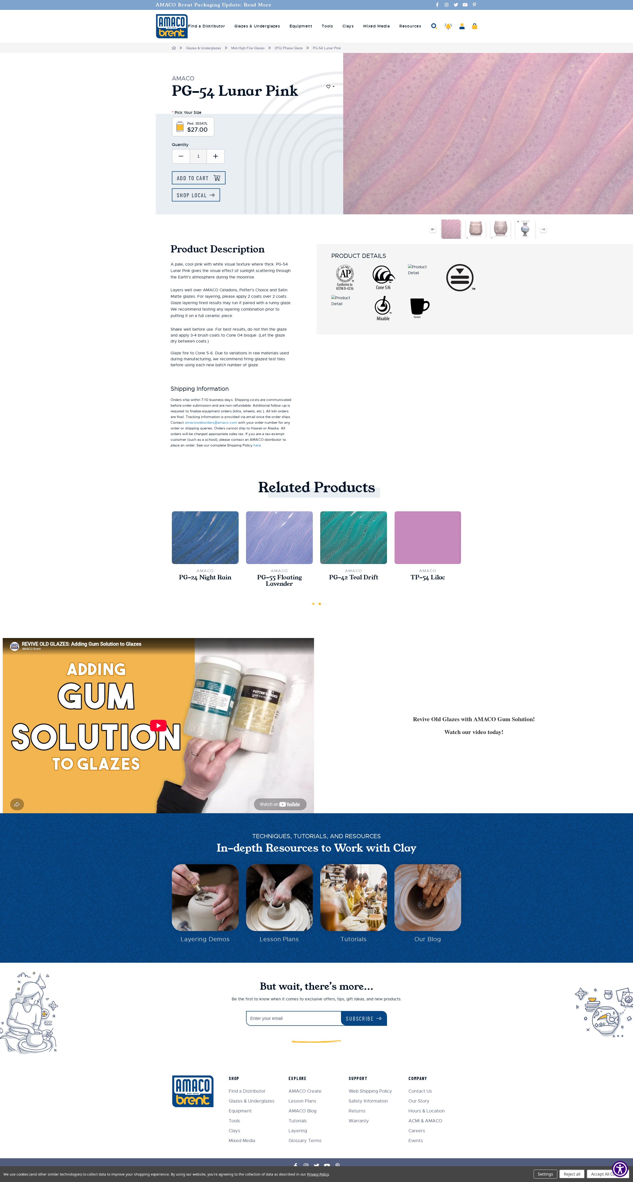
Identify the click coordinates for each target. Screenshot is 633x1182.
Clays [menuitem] (348, 26)
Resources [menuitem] (410, 26)
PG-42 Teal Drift (353, 577)
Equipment (240, 1111)
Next (543, 229)
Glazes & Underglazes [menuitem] (257, 26)
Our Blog (427, 939)
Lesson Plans (279, 939)
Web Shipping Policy (370, 1091)
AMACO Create (305, 1091)
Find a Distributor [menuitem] (206, 26)
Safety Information (368, 1101)
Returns (357, 1111)
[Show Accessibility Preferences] (620, 1169)
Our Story (419, 1101)
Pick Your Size (187, 112)
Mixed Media (242, 1140)
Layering (298, 1130)
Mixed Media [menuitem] (376, 26)
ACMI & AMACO (425, 1121)
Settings (545, 1174)
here (257, 445)
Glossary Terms (305, 1140)
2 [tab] (319, 604)
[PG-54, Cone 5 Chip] (451, 229)
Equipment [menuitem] (301, 26)
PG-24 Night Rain (205, 577)
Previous (433, 229)
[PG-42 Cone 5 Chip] (353, 537)
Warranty (359, 1121)
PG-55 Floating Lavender (279, 580)
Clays (234, 1130)
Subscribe (360, 1018)
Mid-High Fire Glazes (248, 48)
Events (415, 1140)
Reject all (572, 1174)
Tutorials (353, 939)
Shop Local (192, 194)
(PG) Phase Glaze (289, 48)
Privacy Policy (318, 1174)
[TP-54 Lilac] (427, 537)
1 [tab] (313, 604)
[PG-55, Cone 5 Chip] (279, 537)
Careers (416, 1130)
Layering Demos (205, 939)
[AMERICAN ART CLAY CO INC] (172, 26)
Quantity (180, 144)
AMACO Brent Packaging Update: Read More (213, 5)
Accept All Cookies (608, 1174)
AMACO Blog (302, 1111)
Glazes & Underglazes (203, 48)
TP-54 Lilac (427, 577)
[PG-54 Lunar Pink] (475, 229)
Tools (234, 1121)
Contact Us (420, 1091)
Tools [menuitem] (327, 26)
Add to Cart (194, 177)
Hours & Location (426, 1111)
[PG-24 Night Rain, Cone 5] (205, 537)
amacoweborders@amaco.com (211, 422)
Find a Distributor (247, 1091)
